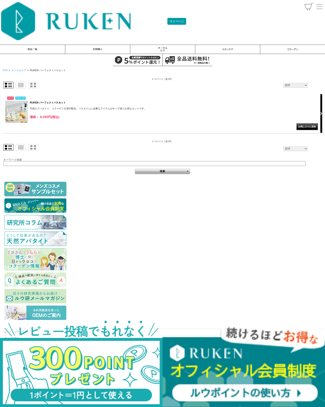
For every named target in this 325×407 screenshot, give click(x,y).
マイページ (177, 21)
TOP (5, 70)
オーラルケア (18, 70)
